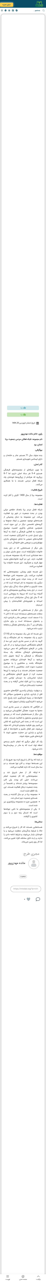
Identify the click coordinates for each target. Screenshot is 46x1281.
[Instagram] (2, 10)
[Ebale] (16, 10)
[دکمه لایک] (28, 899)
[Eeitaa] (13, 10)
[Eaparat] (9, 10)
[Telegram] (5, 10)
